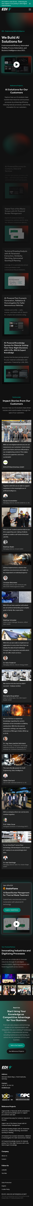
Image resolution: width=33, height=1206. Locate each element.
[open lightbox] (16, 64)
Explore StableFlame (11, 910)
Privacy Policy (5, 1198)
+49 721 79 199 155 (7, 1085)
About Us (4, 1156)
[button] (29, 9)
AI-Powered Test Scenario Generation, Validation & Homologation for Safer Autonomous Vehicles (16, 1137)
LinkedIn (4, 1170)
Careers (4, 1159)
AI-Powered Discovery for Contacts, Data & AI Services (16, 1119)
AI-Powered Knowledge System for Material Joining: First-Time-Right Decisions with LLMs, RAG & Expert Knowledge (15, 1143)
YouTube (4, 1173)
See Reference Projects (16, 1051)
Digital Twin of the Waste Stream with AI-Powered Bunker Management (14, 1124)
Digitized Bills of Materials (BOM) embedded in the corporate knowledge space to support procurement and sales (16, 1113)
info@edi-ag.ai (6, 1087)
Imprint (4, 1186)
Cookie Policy (6, 1189)
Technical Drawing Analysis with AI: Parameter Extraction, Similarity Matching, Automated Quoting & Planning (15, 1130)
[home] (7, 9)
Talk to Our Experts (16, 1045)
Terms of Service (15, 1198)
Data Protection (6, 1182)
